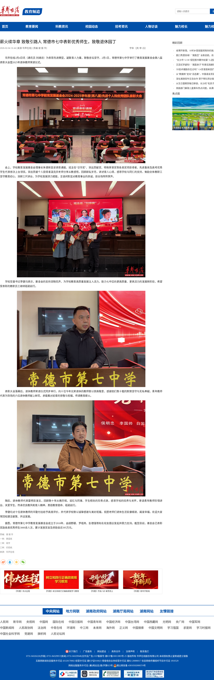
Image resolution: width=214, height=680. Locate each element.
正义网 (123, 627)
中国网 (43, 622)
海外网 (110, 627)
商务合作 (116, 651)
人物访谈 (151, 26)
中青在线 (56, 627)
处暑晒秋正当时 (180, 128)
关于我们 (73, 651)
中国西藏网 (151, 622)
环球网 (71, 627)
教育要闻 (32, 26)
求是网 (187, 627)
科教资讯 (61, 26)
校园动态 (91, 26)
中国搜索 (138, 627)
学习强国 (173, 627)
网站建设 (101, 651)
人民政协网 (26, 627)
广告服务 (87, 651)
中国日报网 (76, 622)
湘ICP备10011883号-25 (116, 656)
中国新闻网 (7, 627)
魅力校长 (181, 26)
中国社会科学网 (10, 633)
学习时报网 (203, 627)
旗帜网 (42, 633)
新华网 (17, 622)
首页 (5, 26)
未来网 (97, 627)
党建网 (28, 633)
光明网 (167, 622)
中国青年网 (94, 622)
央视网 (30, 622)
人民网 (4, 622)
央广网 (180, 622)
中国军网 (194, 622)
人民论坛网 (58, 633)
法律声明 (130, 651)
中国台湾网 (132, 622)
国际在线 (58, 622)
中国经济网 (113, 622)
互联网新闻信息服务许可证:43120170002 (55, 661)
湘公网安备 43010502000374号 (131, 665)
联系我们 (144, 651)
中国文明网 (156, 627)
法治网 (42, 627)
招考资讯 (121, 26)
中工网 (84, 627)
